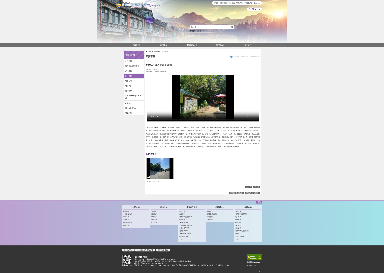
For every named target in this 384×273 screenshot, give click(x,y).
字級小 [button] (249, 9)
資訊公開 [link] (128, 61)
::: (0, 1)
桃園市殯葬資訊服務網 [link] (133, 97)
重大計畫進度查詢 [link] (185, 233)
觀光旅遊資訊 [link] (127, 222)
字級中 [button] (253, 9)
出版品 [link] (127, 103)
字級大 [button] (256, 9)
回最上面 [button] (256, 187)
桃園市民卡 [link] (200, 31)
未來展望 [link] (126, 219)
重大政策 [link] (154, 217)
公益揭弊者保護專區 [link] (185, 225)
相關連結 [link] (128, 91)
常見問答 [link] (239, 3)
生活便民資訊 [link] (192, 45)
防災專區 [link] (182, 219)
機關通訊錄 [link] (220, 45)
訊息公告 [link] (164, 45)
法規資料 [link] (182, 214)
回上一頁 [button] (248, 187)
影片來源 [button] (152, 154)
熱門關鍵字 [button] (193, 31)
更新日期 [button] (250, 262)
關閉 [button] (259, 202)
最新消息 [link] (154, 211)
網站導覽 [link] (223, 3)
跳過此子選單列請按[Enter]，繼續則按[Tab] (245, 56)
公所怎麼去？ (140, 257)
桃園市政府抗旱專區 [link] (185, 217)
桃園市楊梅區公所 (138, 5)
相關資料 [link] (248, 45)
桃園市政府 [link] (248, 3)
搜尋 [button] (232, 27)
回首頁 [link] (216, 3)
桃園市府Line (127, 265)
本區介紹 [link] (136, 45)
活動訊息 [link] (154, 214)
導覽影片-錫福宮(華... (236, 193)
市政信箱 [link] (231, 3)
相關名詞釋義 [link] (130, 108)
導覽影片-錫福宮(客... (252, 193)
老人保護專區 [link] (183, 231)
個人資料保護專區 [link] (132, 66)
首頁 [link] (149, 51)
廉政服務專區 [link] (183, 222)
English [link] (257, 3)
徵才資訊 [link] (128, 86)
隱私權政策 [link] (128, 250)
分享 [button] (259, 9)
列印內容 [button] (231, 56)
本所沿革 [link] (126, 217)
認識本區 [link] (126, 211)
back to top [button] (259, 271)
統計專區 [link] (128, 71)
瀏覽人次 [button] (250, 265)
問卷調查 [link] (128, 113)
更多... (181, 239)
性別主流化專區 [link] (184, 228)
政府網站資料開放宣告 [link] (145, 250)
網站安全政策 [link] (163, 250)
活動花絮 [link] (154, 219)
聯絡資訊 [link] (210, 211)
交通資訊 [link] (210, 219)
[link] (160, 168)
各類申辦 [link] (182, 211)
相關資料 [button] (130, 55)
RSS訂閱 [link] (154, 222)
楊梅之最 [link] (126, 225)
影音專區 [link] (128, 76)
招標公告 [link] (128, 81)
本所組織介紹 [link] (127, 214)
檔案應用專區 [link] (183, 236)
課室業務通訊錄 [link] (212, 214)
